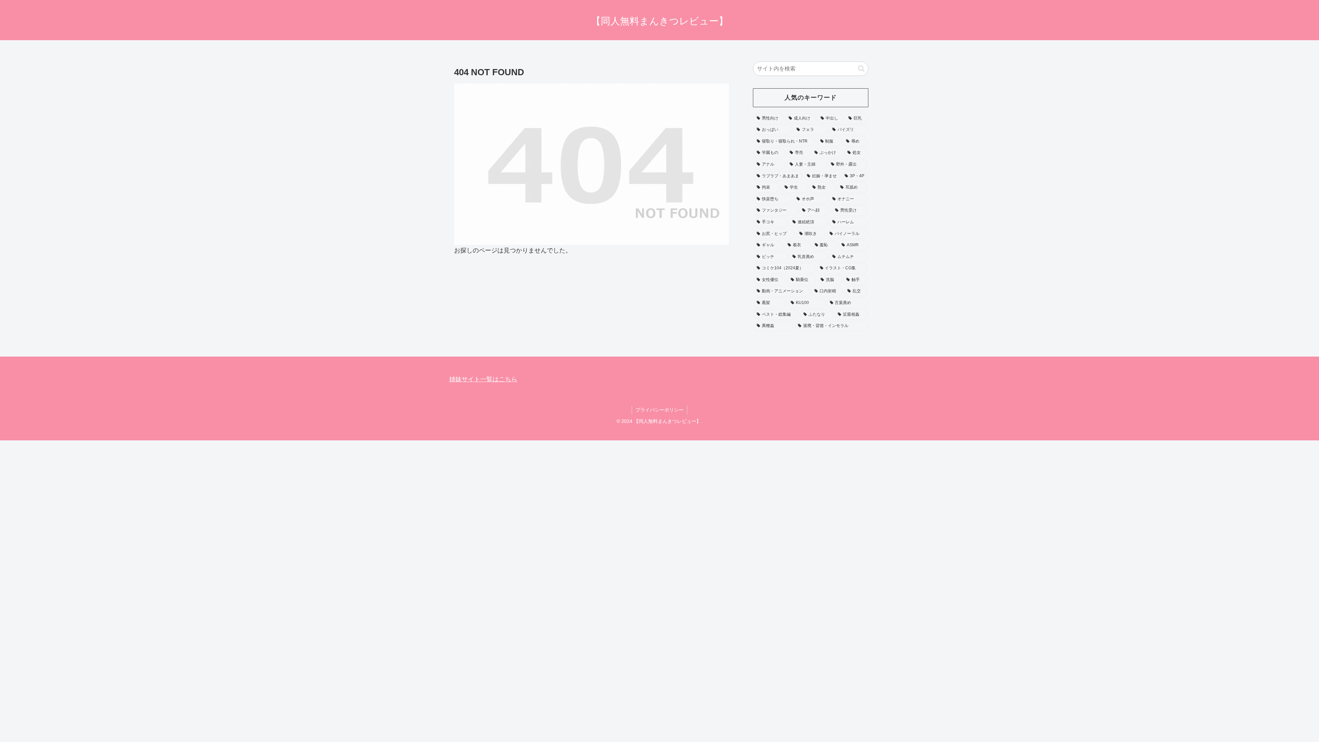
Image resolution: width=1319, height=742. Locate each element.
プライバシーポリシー (659, 410)
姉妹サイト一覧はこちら (483, 379)
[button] (861, 68)
